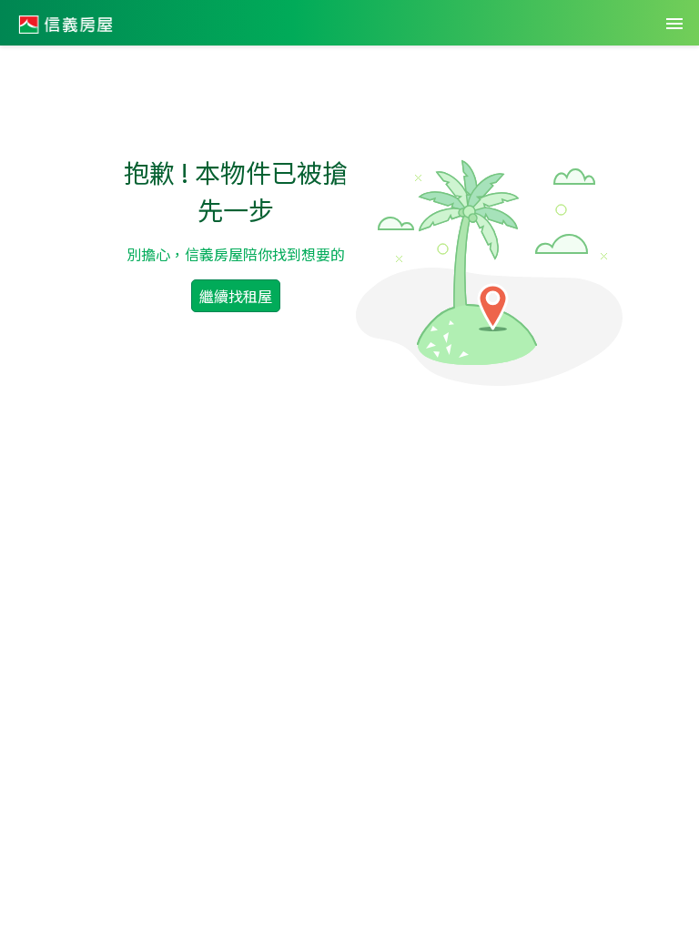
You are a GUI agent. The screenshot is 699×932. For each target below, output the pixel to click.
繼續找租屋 (235, 296)
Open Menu (674, 23)
